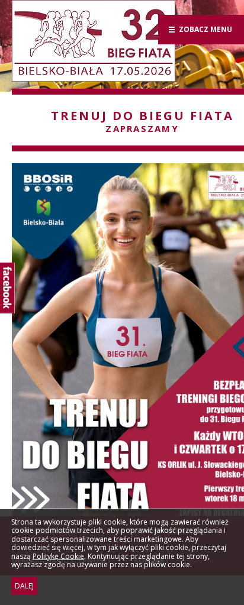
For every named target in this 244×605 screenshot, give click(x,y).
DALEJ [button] (24, 586)
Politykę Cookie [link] (58, 556)
